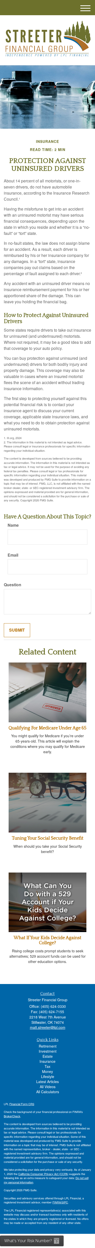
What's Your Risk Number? (28, 1240)
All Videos (47, 1086)
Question (12, 585)
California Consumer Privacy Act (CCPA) (43, 1174)
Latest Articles (47, 1081)
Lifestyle (47, 1076)
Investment (47, 1051)
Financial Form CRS (21, 1104)
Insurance (47, 1061)
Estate (48, 1056)
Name (13, 525)
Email (13, 555)
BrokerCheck (12, 1116)
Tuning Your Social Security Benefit (47, 838)
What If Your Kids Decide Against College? (47, 940)
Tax (47, 1066)
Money (47, 1071)
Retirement (47, 1046)
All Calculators (47, 1091)
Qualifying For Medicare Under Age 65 (47, 728)
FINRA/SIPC (60, 1202)
